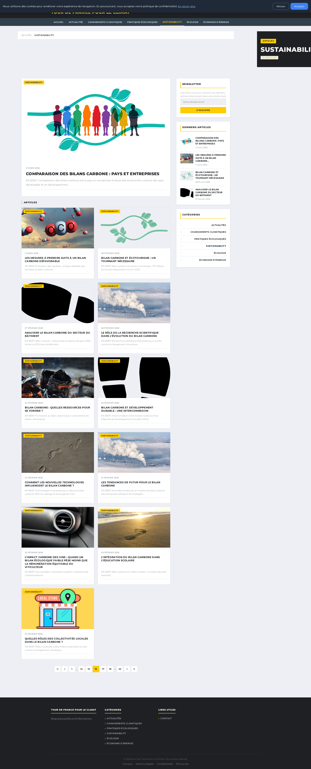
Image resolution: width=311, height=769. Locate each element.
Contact (166, 718)
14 (81, 669)
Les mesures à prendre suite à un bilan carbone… (210, 158)
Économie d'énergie (216, 22)
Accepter (299, 6)
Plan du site (182, 764)
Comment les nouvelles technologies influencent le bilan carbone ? (54, 484)
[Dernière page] (134, 669)
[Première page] (57, 669)
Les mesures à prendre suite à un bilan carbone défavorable (55, 259)
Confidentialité (165, 764)
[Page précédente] (65, 669)
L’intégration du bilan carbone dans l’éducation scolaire (130, 559)
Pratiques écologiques (142, 22)
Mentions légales (145, 764)
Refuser (280, 6)
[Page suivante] (127, 669)
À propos (127, 764)
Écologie (193, 22)
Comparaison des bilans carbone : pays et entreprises (92, 173)
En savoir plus (186, 6)
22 (120, 669)
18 (110, 669)
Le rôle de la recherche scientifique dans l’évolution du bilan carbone (130, 334)
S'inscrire (203, 110)
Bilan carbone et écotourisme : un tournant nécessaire (128, 259)
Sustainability (172, 22)
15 (89, 669)
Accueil (59, 22)
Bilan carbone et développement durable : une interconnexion (127, 409)
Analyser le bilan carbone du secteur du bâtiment (209, 192)
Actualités (76, 22)
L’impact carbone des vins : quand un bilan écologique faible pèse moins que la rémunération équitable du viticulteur (56, 562)
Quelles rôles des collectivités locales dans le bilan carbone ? (56, 640)
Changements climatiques (105, 22)
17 (103, 669)
